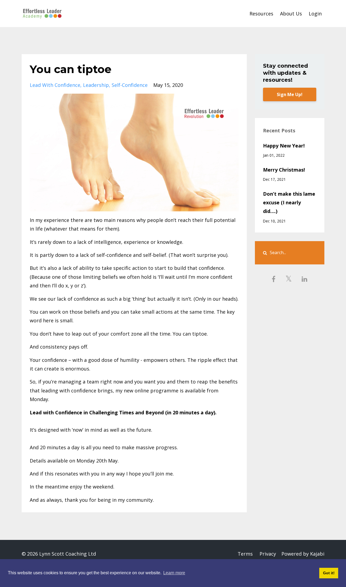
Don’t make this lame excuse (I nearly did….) (289, 203)
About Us (291, 13)
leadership (96, 85)
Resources (261, 13)
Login (315, 13)
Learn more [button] (174, 572)
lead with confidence (55, 85)
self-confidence (130, 85)
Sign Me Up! (289, 94)
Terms (245, 553)
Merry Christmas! (284, 169)
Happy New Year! (284, 145)
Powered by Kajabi (302, 553)
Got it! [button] (329, 573)
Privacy (268, 553)
